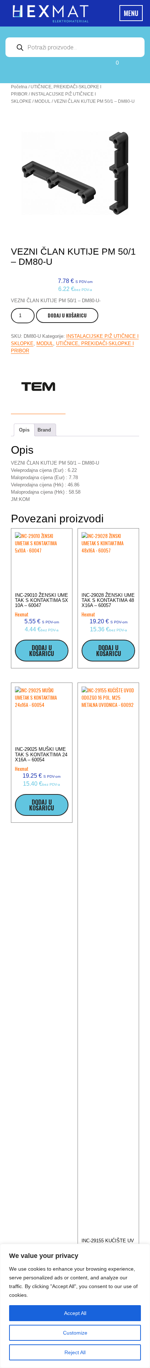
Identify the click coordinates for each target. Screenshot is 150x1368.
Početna (19, 86)
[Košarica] (106, 68)
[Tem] (38, 386)
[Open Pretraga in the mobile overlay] (75, 47)
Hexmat (21, 614)
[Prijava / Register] (37, 68)
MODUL (43, 101)
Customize (75, 1333)
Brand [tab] (44, 430)
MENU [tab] (131, 13)
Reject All (75, 1352)
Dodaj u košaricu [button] (41, 650)
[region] (75, 1306)
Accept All (75, 1313)
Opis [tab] (24, 430)
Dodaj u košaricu (67, 315)
